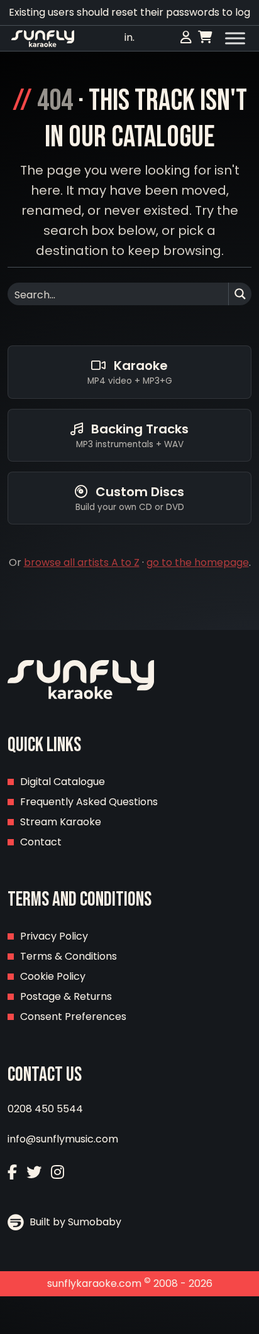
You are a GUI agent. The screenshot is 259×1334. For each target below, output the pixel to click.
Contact (41, 842)
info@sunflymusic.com (63, 1139)
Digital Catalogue (62, 781)
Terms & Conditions (68, 956)
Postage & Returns (66, 996)
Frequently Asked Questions (89, 801)
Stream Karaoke (60, 822)
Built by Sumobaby (74, 1222)
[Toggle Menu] (235, 38)
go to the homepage (197, 562)
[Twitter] (33, 1172)
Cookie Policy (52, 976)
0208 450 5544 (45, 1109)
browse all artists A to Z (82, 562)
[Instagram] (57, 1172)
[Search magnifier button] (240, 294)
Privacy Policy (54, 936)
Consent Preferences (73, 1016)
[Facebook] (12, 1172)
